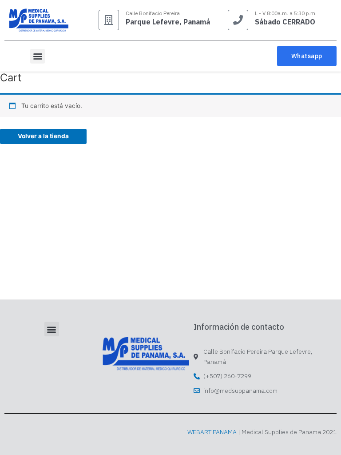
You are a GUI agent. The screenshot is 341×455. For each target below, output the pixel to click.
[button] (37, 56)
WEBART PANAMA (212, 432)
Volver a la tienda (43, 136)
